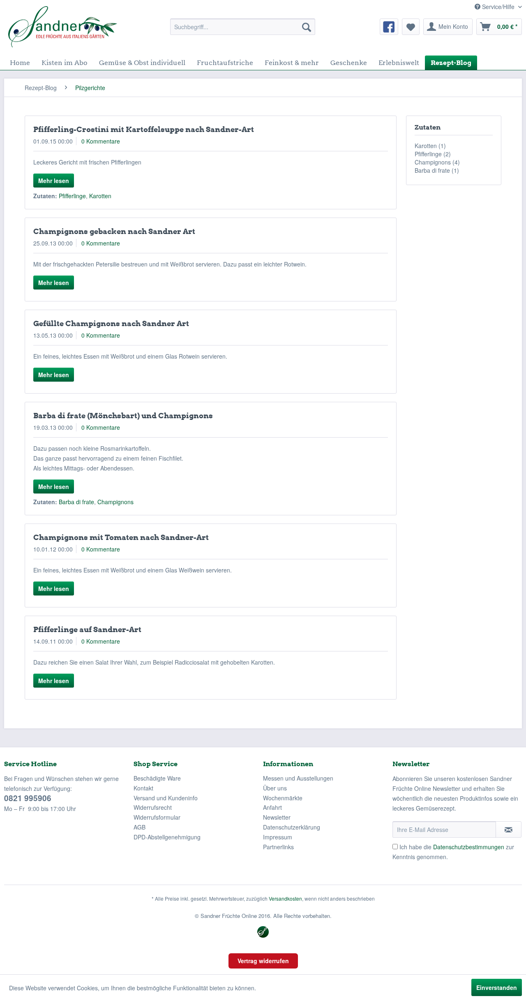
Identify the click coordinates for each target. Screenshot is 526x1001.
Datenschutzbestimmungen (468, 847)
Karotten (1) (430, 145)
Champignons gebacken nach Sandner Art (114, 231)
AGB (139, 827)
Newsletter (277, 817)
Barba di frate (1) (437, 170)
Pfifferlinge (72, 196)
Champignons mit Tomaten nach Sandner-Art (121, 537)
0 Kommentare (100, 141)
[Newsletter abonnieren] (508, 829)
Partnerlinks (278, 847)
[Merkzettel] (411, 27)
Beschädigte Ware (157, 778)
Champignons (115, 502)
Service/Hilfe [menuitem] (498, 6)
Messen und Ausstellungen (298, 778)
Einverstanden (496, 987)
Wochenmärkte (282, 798)
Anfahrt (272, 807)
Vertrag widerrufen (263, 961)
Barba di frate (76, 502)
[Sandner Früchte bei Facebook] (389, 27)
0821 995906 (27, 798)
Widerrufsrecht (153, 807)
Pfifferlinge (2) (433, 154)
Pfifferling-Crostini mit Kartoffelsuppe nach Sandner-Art (143, 129)
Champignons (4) (437, 162)
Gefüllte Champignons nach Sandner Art (111, 323)
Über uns (275, 788)
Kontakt (143, 788)
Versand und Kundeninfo (166, 798)
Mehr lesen (53, 180)
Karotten (100, 196)
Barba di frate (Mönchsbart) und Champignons (123, 415)
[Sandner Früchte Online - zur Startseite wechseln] (62, 26)
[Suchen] (306, 27)
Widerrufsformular (157, 817)
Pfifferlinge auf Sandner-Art (87, 629)
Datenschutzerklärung (291, 827)
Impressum (277, 837)
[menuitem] (242, 27)
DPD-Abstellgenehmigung (167, 837)
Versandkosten (285, 898)
